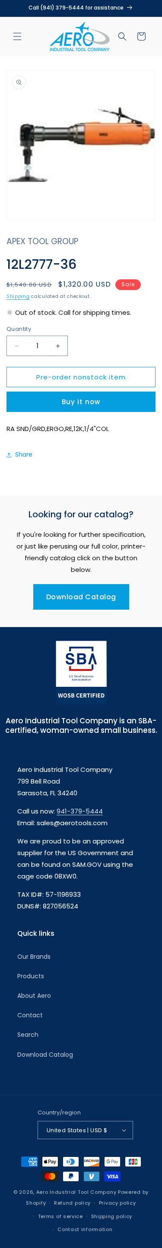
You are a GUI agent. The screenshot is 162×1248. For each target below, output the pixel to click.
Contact (30, 1015)
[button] (17, 36)
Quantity (18, 329)
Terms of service (60, 1216)
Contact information (84, 1229)
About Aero (34, 995)
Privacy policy (117, 1202)
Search (27, 1034)
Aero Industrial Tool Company (76, 1192)
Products (30, 976)
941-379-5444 (80, 811)
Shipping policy (112, 1216)
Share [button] (23, 454)
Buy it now (81, 401)
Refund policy (72, 1202)
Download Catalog (81, 597)
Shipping (18, 296)
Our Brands (34, 956)
